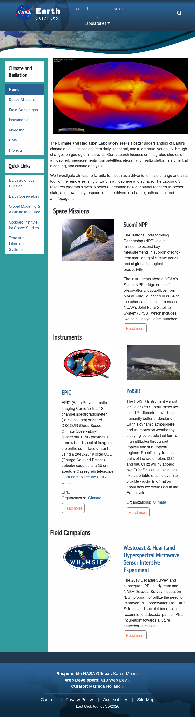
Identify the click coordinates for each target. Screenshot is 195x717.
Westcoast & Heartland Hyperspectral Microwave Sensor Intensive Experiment (151, 559)
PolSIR (133, 391)
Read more (135, 328)
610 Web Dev (114, 680)
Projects (16, 150)
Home (14, 89)
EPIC (66, 392)
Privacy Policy (79, 699)
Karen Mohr (124, 673)
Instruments (18, 119)
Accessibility (115, 699)
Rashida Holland (105, 686)
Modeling (16, 130)
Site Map (146, 699)
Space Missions (22, 99)
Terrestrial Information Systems (18, 243)
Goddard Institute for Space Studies (24, 225)
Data (13, 140)
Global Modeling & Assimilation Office (24, 209)
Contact (48, 699)
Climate (94, 498)
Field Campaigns (23, 109)
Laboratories (95, 23)
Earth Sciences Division (21, 183)
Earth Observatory (24, 196)
